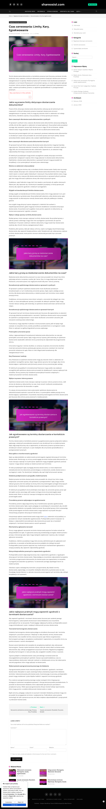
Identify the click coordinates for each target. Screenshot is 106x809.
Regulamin (80, 799)
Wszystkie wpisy (30, 11)
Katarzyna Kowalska (15, 33)
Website (51, 747)
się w (45, 516)
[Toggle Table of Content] (29, 97)
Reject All (20, 802)
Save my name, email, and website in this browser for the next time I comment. (34, 754)
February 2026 (77, 101)
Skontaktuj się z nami (67, 11)
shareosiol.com (53, 4)
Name (13, 747)
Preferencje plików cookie (54, 799)
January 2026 (77, 105)
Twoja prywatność (69, 799)
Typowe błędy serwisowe (80, 48)
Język (78, 11)
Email (32, 747)
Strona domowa (52, 11)
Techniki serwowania (79, 45)
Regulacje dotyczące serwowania (18, 22)
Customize (8, 802)
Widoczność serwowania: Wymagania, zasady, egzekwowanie (24, 771)
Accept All (14, 805)
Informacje (41, 11)
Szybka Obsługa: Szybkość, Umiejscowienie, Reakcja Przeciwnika (83, 92)
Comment (14, 728)
